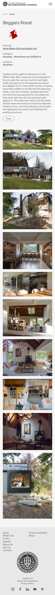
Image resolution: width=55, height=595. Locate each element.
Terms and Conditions (27, 581)
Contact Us (27, 578)
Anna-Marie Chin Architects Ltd (20, 48)
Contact (7, 550)
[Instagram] (12, 589)
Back (12, 14)
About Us (8, 544)
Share (8, 118)
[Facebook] (20, 589)
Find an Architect (38, 532)
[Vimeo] (42, 589)
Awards (7, 541)
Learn (6, 532)
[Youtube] (34, 589)
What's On (8, 535)
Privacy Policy (27, 583)
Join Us (6, 547)
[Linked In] (27, 589)
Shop (32, 535)
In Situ (6, 538)
